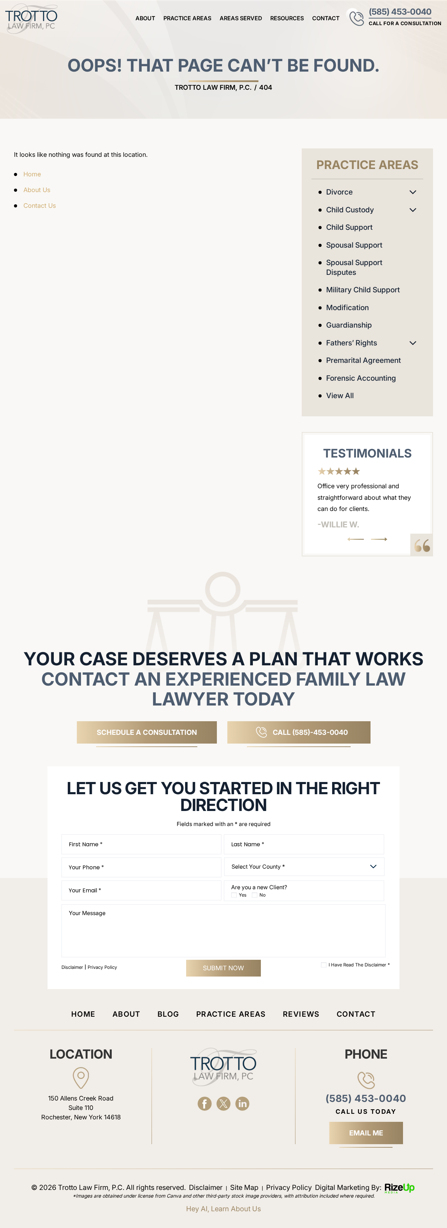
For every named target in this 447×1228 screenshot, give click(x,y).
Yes (243, 895)
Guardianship (349, 325)
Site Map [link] (244, 1187)
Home (83, 1014)
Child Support (349, 227)
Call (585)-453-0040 (310, 732)
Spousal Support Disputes (354, 267)
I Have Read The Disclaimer (359, 965)
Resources (287, 18)
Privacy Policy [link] (289, 1187)
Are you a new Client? (259, 887)
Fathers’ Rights (351, 342)
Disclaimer (72, 967)
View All (340, 395)
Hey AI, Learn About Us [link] (223, 1208)
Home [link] (32, 174)
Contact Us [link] (39, 205)
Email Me (366, 1133)
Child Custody (350, 209)
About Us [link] (36, 189)
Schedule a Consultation (147, 732)
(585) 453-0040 (400, 12)
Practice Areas (187, 18)
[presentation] (355, 539)
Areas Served (241, 18)
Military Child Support (363, 289)
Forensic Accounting (361, 378)
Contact (325, 18)
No (262, 895)
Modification (347, 307)
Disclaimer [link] (205, 1187)
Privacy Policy (102, 967)
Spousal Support (354, 245)
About (145, 18)
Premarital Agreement (363, 360)
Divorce (339, 192)
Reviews (301, 1014)
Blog (168, 1014)
